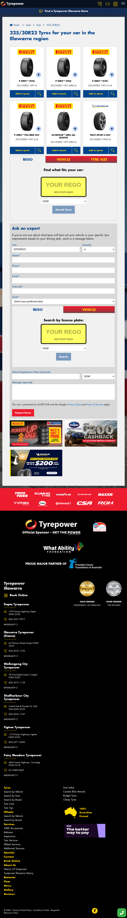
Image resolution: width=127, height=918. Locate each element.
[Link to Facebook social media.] (95, 911)
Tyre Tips (8, 807)
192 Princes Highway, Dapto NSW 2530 (22, 613)
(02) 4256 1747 (17, 714)
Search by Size (12, 795)
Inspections (9, 836)
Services (9, 824)
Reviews (9, 894)
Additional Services (14, 848)
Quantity (86, 245)
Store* (15, 297)
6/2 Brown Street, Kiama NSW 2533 (24, 644)
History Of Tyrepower (15, 869)
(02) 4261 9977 (17, 619)
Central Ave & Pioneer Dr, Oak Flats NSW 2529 (23, 707)
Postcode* (17, 286)
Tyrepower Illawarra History (18, 873)
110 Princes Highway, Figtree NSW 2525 (23, 736)
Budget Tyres (70, 795)
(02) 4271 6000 (17, 742)
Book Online (12, 861)
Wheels (8, 812)
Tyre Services (11, 840)
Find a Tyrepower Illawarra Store (66, 11)
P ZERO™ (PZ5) (100, 81)
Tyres (7, 787)
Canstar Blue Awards (74, 791)
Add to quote (22, 93)
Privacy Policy (74, 404)
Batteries (8, 832)
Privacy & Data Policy (22, 910)
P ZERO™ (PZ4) (27, 81)
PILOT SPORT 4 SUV (100, 135)
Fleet (7, 881)
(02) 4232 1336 (17, 650)
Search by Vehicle (13, 791)
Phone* (16, 266)
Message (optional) (22, 382)
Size (14, 245)
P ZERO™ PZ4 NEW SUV (26, 135)
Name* (16, 255)
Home (16, 25)
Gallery (8, 890)
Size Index (68, 787)
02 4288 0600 (16, 770)
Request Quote (23, 412)
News (7, 885)
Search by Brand (13, 799)
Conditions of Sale (41, 910)
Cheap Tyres (69, 799)
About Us (10, 865)
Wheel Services (12, 844)
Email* (15, 276)
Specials (9, 852)
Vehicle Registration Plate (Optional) (31, 372)
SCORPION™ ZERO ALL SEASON (63, 136)
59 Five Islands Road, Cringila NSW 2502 (23, 676)
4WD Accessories (13, 828)
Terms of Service (94, 404)
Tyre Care (9, 803)
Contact (9, 856)
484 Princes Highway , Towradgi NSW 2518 (24, 764)
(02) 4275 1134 (17, 682)
